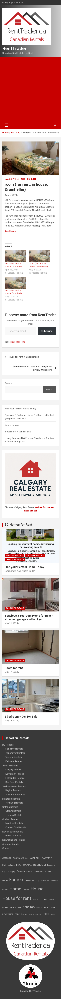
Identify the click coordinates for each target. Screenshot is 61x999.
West (53, 914)
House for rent (17, 342)
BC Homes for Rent (18, 524)
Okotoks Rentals (15, 559)
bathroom (11, 865)
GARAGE (54, 881)
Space (31, 914)
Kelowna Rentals (14, 761)
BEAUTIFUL (27, 865)
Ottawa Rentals (13, 810)
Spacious (38, 914)
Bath (4, 865)
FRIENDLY (30, 881)
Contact (6, 848)
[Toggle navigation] (6, 125)
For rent (31, 179)
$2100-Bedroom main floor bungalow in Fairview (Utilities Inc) (33, 368)
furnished (45, 880)
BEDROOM (39, 864)
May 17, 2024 (11, 623)
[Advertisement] (30, 89)
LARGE (45, 899)
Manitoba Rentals (11, 798)
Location (5, 908)
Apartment (18, 858)
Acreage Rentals (10, 844)
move (19, 908)
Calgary (11, 871)
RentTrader (14, 48)
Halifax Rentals (13, 835)
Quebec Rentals (10, 819)
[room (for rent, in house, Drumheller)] (15, 256)
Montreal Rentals (14, 823)
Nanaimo (28, 907)
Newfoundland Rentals (13, 839)
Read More (10, 231)
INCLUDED (37, 899)
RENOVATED (7, 914)
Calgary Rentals (15, 179)
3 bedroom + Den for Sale (18, 431)
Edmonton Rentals (14, 773)
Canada (21, 871)
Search (8, 383)
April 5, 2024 (11, 195)
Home (15, 888)
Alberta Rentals (14, 555)
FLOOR (5, 881)
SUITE (47, 914)
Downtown (38, 872)
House (37, 888)
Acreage (6, 857)
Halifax (5, 890)
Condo (29, 871)
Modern (13, 908)
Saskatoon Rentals (15, 794)
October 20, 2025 (13, 571)
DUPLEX (48, 872)
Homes (26, 890)
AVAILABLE (35, 858)
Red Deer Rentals (14, 782)
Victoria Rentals (13, 757)
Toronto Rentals (13, 815)
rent (17, 914)
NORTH (39, 908)
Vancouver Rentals (15, 753)
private (52, 908)
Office (45, 908)
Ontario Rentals (10, 807)
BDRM (18, 865)
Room (24, 914)
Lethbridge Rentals (15, 778)
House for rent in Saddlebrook (23, 356)
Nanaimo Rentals (14, 748)
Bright (4, 872)
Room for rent (12, 425)
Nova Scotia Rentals (12, 831)
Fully (37, 881)
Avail (27, 858)
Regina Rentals (13, 790)
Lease (51, 899)
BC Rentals (8, 744)
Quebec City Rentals (15, 827)
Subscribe (47, 331)
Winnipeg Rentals (14, 802)
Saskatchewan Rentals (14, 786)
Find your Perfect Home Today (20, 408)
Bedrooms (51, 865)
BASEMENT (47, 858)
